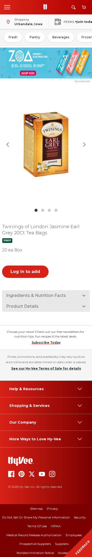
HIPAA (56, 526)
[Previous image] (8, 144)
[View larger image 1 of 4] (46, 144)
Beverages (60, 37)
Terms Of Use (37, 526)
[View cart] (84, 7)
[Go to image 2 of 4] (42, 210)
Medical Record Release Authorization (34, 535)
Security (80, 517)
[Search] (74, 7)
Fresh (13, 37)
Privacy (52, 508)
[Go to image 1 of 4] (36, 210)
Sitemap (36, 508)
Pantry (35, 37)
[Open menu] (7, 7)
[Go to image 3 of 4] (49, 210)
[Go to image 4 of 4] (56, 210)
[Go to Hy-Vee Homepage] (46, 7)
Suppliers (61, 544)
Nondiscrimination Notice (35, 553)
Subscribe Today (46, 342)
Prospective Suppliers (35, 544)
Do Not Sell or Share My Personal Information (36, 517)
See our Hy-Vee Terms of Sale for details (46, 368)
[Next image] (84, 144)
